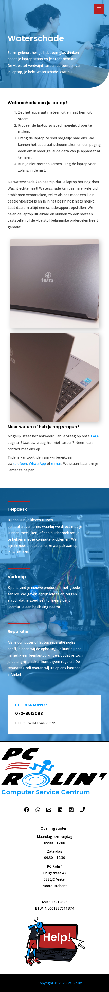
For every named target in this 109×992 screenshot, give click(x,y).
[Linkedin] (60, 809)
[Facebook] (26, 809)
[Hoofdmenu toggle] (99, 9)
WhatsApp (37, 463)
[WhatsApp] (37, 809)
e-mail (56, 463)
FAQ (94, 436)
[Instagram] (71, 809)
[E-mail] (48, 809)
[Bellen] (82, 809)
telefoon (20, 463)
